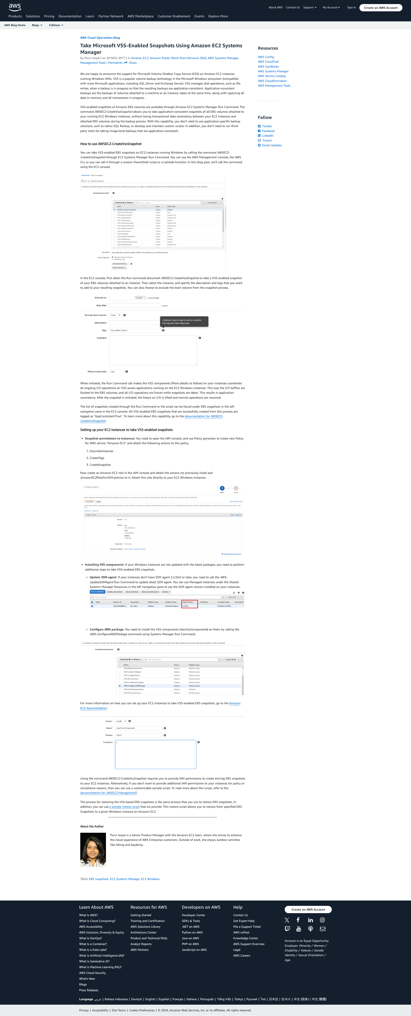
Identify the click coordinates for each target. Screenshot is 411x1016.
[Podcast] (314, 929)
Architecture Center (143, 932)
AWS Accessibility (91, 926)
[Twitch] (290, 929)
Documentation (70, 16)
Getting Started (141, 915)
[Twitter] (290, 920)
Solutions (33, 16)
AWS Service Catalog (272, 76)
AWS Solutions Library (145, 926)
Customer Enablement (174, 16)
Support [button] (309, 7)
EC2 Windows (150, 879)
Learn (90, 16)
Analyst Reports (141, 944)
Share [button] (132, 62)
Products (15, 16)
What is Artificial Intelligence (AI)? (101, 955)
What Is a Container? (93, 944)
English (150, 999)
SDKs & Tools (191, 921)
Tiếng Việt (224, 999)
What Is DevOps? (90, 938)
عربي (97, 999)
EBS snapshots (99, 879)
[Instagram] (326, 920)
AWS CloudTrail (268, 61)
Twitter (266, 126)
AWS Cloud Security (92, 973)
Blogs (83, 984)
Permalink (115, 62)
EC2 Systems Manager (125, 879)
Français (178, 999)
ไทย (263, 999)
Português (207, 999)
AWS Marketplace (140, 16)
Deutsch (136, 999)
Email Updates (271, 145)
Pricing (49, 16)
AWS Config (266, 57)
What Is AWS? (88, 915)
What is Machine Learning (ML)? (100, 967)
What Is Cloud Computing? (97, 921)
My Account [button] (330, 7)
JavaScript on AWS (194, 949)
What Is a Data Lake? (93, 949)
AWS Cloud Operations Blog (100, 37)
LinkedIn (267, 135)
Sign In (351, 7)
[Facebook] (302, 920)
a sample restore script (124, 806)
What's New (87, 978)
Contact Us (293, 7)
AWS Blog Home (14, 25)
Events (199, 16)
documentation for (108, 792)
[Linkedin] (314, 920)
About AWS (276, 7)
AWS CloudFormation (272, 81)
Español (164, 999)
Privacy (84, 1010)
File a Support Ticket (247, 926)
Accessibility (100, 1010)
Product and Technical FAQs (149, 938)
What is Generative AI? (94, 961)
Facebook (268, 131)
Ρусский (251, 999)
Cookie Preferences (142, 1010)
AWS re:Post (241, 932)
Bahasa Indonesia (116, 999)
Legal (236, 949)
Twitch (267, 140)
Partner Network (110, 16)
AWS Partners (140, 949)
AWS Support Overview (249, 944)
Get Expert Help (244, 921)
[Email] (326, 929)
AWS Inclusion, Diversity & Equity (101, 932)
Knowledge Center (245, 938)
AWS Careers (241, 955)
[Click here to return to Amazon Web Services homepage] (15, 7)
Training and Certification (148, 921)
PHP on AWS (190, 944)
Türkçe (238, 999)
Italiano (192, 999)
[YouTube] (302, 929)
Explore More (218, 16)
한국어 (285, 999)
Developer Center (193, 915)
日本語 (273, 999)
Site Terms (119, 1010)
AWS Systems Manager (273, 71)
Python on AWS (192, 932)
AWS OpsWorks (268, 66)
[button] (380, 7)
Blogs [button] (36, 25)
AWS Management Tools (274, 85)
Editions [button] (55, 25)
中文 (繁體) (319, 999)
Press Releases (88, 990)
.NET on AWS (191, 926)
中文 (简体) (301, 999)
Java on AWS (190, 938)
